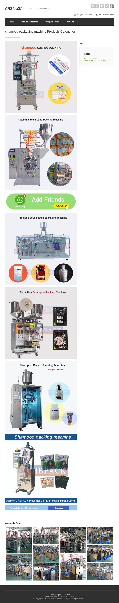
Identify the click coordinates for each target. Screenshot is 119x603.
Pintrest (107, 6)
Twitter (93, 6)
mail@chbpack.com (84, 15)
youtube (97, 6)
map (112, 6)
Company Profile (52, 22)
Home (11, 22)
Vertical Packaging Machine (95, 61)
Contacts (70, 22)
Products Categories (29, 22)
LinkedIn (102, 6)
